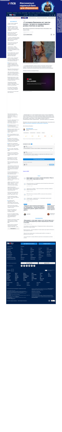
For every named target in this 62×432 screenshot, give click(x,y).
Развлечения (41, 255)
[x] (32, 266)
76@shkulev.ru (17, 296)
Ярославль (38, 132)
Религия (40, 257)
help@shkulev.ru (13, 298)
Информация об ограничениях (36, 291)
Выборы (43, 132)
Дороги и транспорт (24, 254)
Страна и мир (49, 251)
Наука (31, 255)
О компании (9, 251)
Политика (40, 251)
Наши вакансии (9, 254)
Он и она (40, 248)
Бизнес (22, 249)
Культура (32, 251)
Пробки (31, 15)
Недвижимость (33, 257)
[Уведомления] (52, 15)
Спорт (48, 248)
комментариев (28, 34)
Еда (21, 255)
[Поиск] (50, 15)
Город (22, 252)
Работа (40, 254)
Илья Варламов (26, 132)
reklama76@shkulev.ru (51, 288)
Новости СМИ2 (26, 171)
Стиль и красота (49, 249)
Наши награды (9, 252)
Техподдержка (9, 255)
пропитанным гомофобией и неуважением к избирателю (36, 123)
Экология (48, 252)
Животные (22, 257)
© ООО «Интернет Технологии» (22, 300)
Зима (31, 248)
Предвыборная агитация (11, 257)
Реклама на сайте (10, 248)
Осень (40, 249)
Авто (21, 248)
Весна (22, 251)
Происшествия (41, 252)
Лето (31, 252)
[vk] (24, 266)
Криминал (32, 249)
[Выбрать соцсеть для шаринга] (54, 35)
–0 (53, 150)
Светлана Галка (32, 132)
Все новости (13, 21)
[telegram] (22, 266)
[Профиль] (54, 15)
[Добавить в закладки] (51, 35)
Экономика (49, 254)
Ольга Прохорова (29, 128)
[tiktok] (34, 266)
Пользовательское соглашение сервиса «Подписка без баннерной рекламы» (42, 295)
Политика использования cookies (36, 292)
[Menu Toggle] (7, 15)
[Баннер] (24, 18)
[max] (29, 266)
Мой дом (32, 254)
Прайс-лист (9, 249)
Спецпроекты (49, 255)
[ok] (27, 266)
